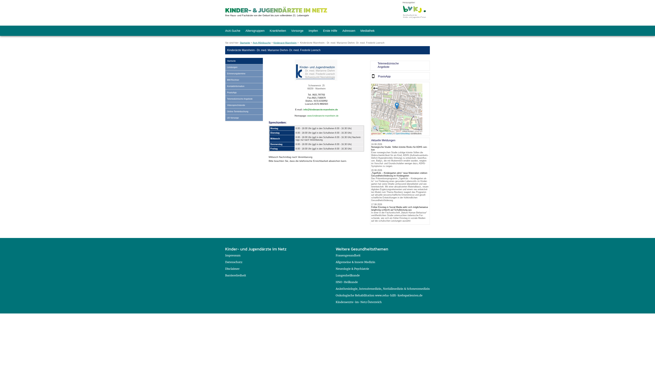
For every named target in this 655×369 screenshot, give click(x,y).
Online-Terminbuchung (237, 111)
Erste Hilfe (330, 30)
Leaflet (388, 133)
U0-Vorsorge (233, 118)
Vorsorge (297, 30)
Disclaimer (232, 268)
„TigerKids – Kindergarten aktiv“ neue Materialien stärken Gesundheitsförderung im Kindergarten (399, 174)
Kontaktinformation (235, 86)
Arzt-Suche (232, 30)
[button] (397, 105)
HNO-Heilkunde (347, 282)
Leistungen (232, 67)
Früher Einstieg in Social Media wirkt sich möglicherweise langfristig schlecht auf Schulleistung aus (399, 208)
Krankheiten (278, 30)
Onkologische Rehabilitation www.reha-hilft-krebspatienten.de (379, 295)
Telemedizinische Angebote (240, 99)
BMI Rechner (233, 80)
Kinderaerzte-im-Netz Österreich (359, 302)
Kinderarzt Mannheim (285, 42)
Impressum (233, 255)
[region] (400, 66)
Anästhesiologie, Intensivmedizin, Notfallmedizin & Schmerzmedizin (383, 288)
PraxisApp (232, 92)
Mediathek (367, 30)
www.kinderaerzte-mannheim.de (322, 115)
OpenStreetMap (402, 133)
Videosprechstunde (236, 105)
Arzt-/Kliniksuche (262, 42)
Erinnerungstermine (236, 73)
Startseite (245, 42)
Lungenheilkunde (348, 275)
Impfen (313, 30)
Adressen (348, 30)
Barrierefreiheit (235, 275)
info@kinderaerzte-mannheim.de (320, 109)
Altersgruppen (255, 30)
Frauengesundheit (348, 255)
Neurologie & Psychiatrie (352, 268)
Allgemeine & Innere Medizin (355, 262)
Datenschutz (233, 262)
